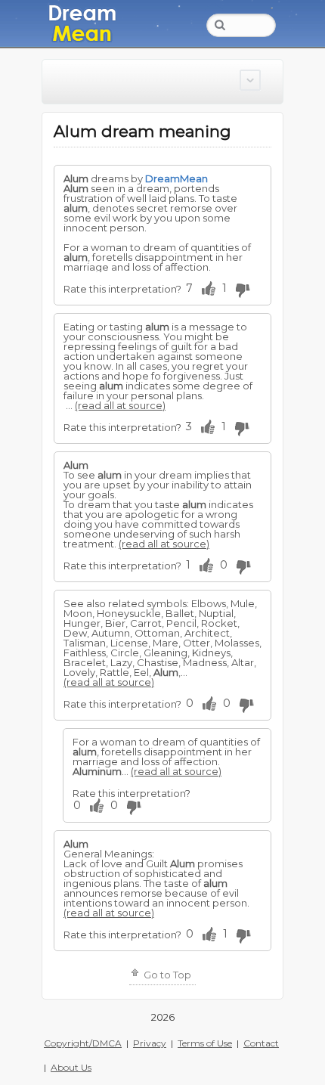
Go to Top (166, 975)
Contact (261, 1043)
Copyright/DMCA (83, 1043)
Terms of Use (205, 1043)
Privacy (149, 1043)
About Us (71, 1067)
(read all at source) (120, 405)
